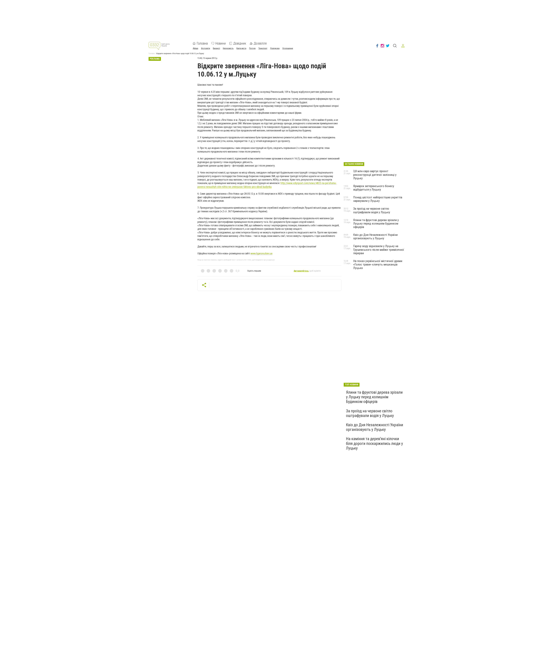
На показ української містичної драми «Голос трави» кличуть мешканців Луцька (377, 264)
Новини (220, 43)
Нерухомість (228, 48)
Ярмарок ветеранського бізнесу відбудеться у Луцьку (373, 187)
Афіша (195, 48)
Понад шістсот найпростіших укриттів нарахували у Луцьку (377, 199)
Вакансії (216, 48)
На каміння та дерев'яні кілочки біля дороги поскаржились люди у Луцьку (374, 443)
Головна (202, 43)
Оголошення (287, 48)
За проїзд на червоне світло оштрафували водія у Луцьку (371, 210)
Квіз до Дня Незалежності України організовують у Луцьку (375, 236)
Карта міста (241, 48)
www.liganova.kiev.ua (261, 253)
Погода (252, 48)
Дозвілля (260, 43)
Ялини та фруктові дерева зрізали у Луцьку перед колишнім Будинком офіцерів (376, 223)
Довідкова (275, 48)
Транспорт (262, 48)
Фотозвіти (205, 48)
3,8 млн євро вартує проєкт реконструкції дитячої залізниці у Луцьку (374, 174)
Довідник (239, 43)
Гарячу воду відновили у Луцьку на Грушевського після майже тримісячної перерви (378, 249)
